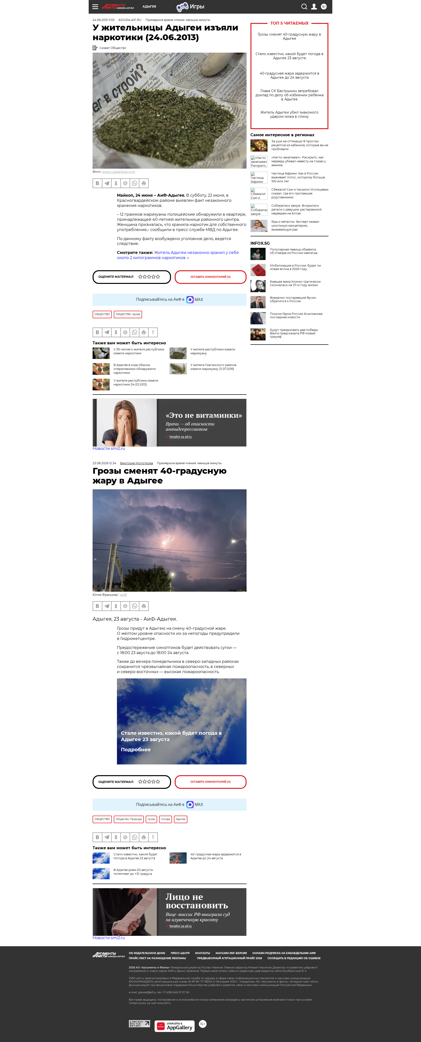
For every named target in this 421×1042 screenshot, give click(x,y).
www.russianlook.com (118, 172)
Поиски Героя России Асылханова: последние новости (296, 315)
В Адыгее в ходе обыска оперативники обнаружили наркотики (135, 369)
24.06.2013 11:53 (104, 20)
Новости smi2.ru (109, 448)
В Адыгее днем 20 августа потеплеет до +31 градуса (133, 872)
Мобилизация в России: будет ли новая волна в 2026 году (295, 267)
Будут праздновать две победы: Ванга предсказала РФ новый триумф (294, 333)
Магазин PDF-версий (231, 953)
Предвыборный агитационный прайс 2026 (229, 958)
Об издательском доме (147, 953)
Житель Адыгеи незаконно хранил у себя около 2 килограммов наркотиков (178, 255)
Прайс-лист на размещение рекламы (157, 958)
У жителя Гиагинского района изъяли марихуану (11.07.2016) (213, 367)
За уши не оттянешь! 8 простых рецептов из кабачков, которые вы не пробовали (299, 145)
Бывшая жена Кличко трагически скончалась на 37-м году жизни (295, 283)
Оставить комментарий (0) (211, 277)
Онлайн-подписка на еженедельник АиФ (284, 953)
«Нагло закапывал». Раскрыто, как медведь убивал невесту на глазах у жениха (298, 161)
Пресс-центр (180, 953)
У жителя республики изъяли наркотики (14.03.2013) (136, 382)
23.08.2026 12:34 (104, 463)
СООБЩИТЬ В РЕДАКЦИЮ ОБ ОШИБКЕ (294, 958)
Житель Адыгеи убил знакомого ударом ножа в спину (289, 114)
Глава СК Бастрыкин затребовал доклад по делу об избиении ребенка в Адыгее (290, 95)
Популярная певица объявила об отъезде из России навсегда (293, 251)
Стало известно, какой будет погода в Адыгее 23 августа (290, 56)
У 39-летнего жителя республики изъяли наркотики (139, 351)
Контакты (202, 953)
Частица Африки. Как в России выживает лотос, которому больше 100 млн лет (298, 177)
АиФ (123, 595)
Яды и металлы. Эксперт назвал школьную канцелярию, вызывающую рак (295, 225)
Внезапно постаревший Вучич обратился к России (293, 299)
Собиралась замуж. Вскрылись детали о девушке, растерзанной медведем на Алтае (296, 209)
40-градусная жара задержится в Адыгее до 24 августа (289, 75)
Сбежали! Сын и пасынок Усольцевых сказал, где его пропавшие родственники (299, 193)
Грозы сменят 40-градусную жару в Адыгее (289, 36)
